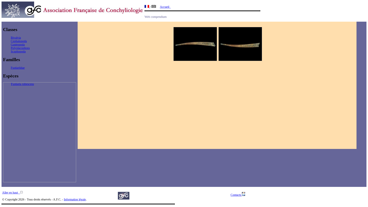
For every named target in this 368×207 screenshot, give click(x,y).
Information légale (75, 199)
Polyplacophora (20, 48)
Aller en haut (11, 192)
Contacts (236, 194)
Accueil (165, 6)
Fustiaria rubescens (22, 84)
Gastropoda (18, 44)
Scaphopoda (18, 51)
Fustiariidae (18, 67)
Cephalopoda (19, 41)
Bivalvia (16, 37)
